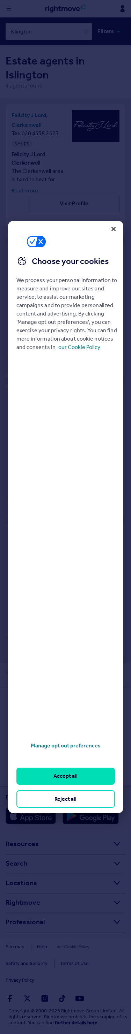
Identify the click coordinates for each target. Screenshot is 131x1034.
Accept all (65, 776)
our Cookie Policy (79, 347)
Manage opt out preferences (66, 745)
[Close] (113, 229)
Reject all (65, 799)
